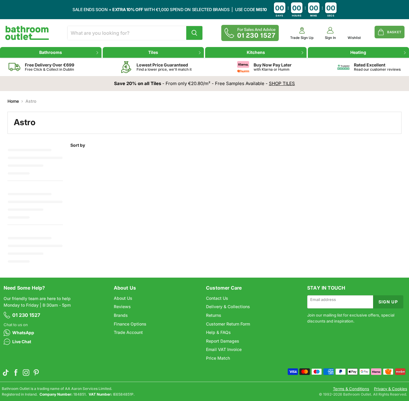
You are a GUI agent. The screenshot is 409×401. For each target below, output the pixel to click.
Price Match (218, 358)
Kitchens (256, 52)
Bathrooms (50, 52)
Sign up (388, 301)
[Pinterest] (36, 372)
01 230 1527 (26, 315)
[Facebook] (16, 372)
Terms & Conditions (351, 389)
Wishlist (354, 38)
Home (13, 101)
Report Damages (222, 341)
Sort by (77, 145)
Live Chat (21, 341)
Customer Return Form (228, 323)
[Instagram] (26, 372)
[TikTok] (5, 372)
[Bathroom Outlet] (27, 33)
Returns (213, 315)
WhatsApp (23, 332)
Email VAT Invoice (224, 349)
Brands (121, 315)
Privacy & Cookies (390, 389)
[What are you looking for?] (194, 33)
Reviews (122, 306)
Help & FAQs (218, 332)
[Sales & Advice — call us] (250, 33)
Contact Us (217, 298)
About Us (123, 298)
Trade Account (128, 332)
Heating (358, 52)
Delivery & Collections (228, 306)
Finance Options (130, 323)
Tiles (153, 52)
